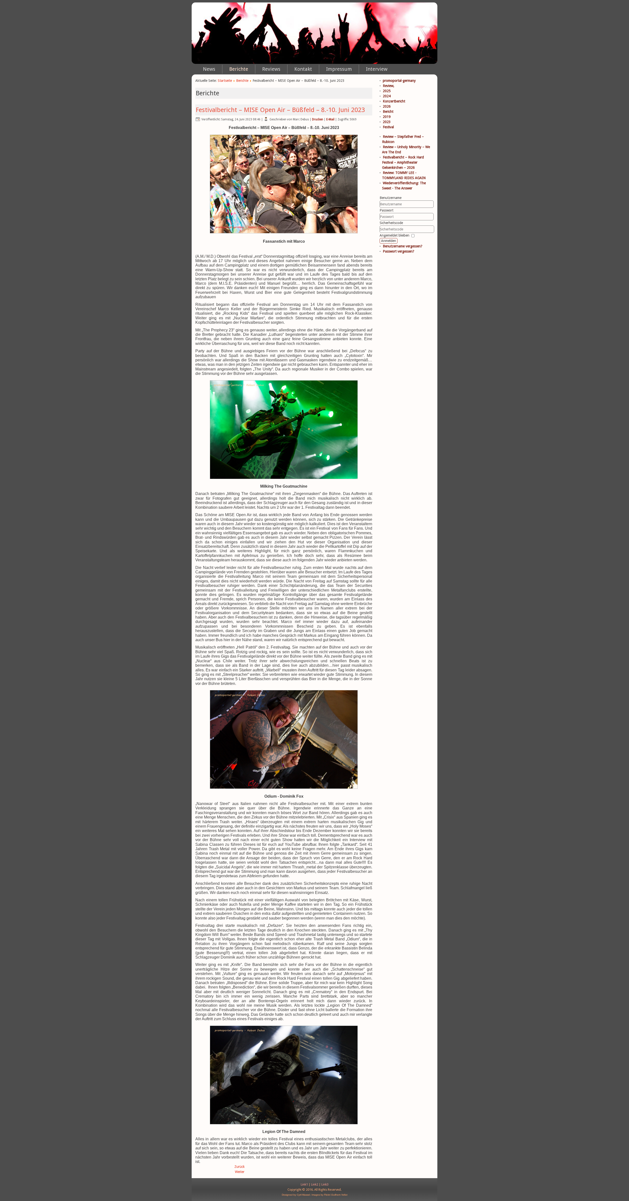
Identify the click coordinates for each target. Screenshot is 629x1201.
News (209, 69)
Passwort (386, 210)
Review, (388, 86)
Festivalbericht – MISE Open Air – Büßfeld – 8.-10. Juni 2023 (280, 109)
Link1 (304, 1184)
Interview (376, 69)
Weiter (239, 1172)
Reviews (271, 69)
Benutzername (390, 198)
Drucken (317, 119)
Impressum (339, 69)
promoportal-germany (399, 81)
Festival (388, 127)
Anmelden (388, 241)
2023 (387, 122)
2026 (387, 106)
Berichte (238, 69)
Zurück (239, 1167)
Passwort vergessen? (398, 251)
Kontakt (303, 69)
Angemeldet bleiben (394, 235)
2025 (387, 91)
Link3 (325, 1184)
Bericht (388, 111)
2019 (387, 117)
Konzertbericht (394, 101)
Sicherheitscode (391, 223)
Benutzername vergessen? (402, 246)
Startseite (225, 81)
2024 (387, 96)
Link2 (314, 1184)
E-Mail (330, 119)
